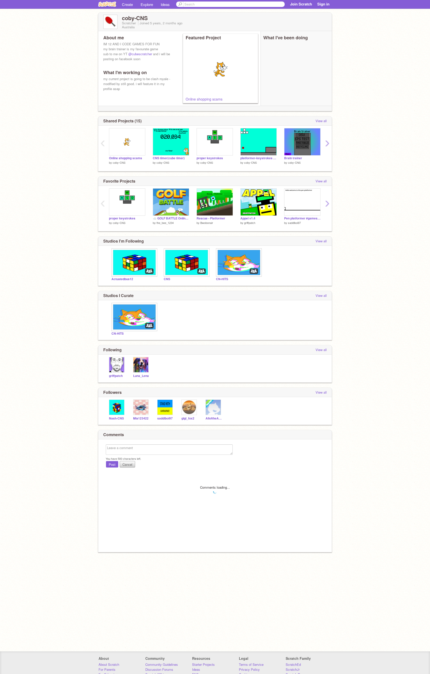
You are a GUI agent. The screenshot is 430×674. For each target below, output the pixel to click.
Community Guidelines (161, 664)
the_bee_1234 (165, 223)
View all (321, 120)
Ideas (165, 4)
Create (127, 4)
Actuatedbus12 (122, 279)
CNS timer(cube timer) (169, 158)
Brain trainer (293, 158)
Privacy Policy (249, 669)
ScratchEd (293, 664)
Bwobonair (206, 223)
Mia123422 (141, 418)
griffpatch (249, 223)
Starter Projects (203, 664)
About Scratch (109, 664)
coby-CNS (119, 162)
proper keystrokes (210, 158)
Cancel (127, 464)
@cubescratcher (140, 54)
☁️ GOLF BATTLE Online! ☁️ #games (171, 218)
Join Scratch (301, 4)
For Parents (107, 669)
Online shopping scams (204, 99)
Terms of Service (251, 664)
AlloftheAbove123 (214, 418)
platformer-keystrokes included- (258, 158)
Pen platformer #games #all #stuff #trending (302, 218)
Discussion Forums (159, 669)
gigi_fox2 (187, 418)
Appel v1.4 (247, 218)
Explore (147, 4)
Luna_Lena (141, 376)
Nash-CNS (116, 418)
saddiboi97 (294, 223)
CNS (167, 279)
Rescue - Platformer (211, 218)
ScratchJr (293, 669)
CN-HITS (222, 279)
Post (112, 464)
